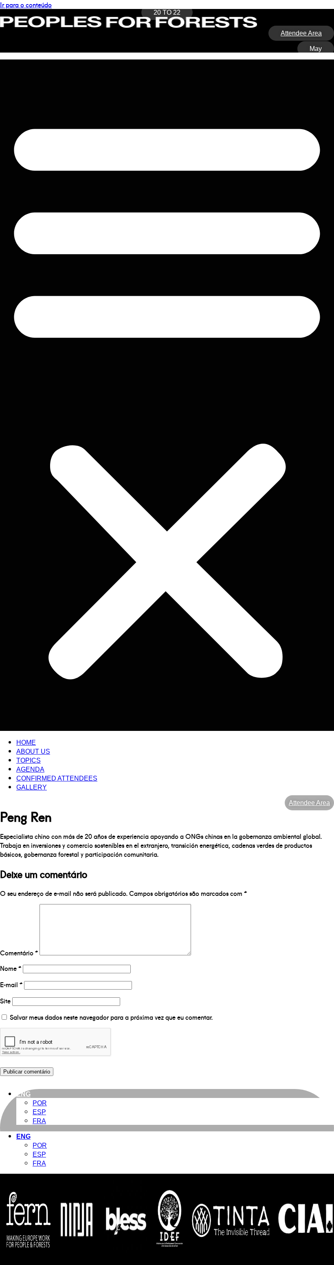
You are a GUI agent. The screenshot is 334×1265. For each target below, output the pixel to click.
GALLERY (31, 787)
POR (40, 1103)
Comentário (19, 952)
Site (5, 1000)
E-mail (11, 984)
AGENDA (30, 769)
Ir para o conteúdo (26, 4)
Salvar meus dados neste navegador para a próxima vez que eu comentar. (111, 1016)
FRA (39, 1121)
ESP (39, 1112)
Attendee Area (309, 802)
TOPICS (28, 760)
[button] (167, 395)
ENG (23, 1094)
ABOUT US (33, 751)
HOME (26, 742)
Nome (10, 968)
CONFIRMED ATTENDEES (56, 778)
